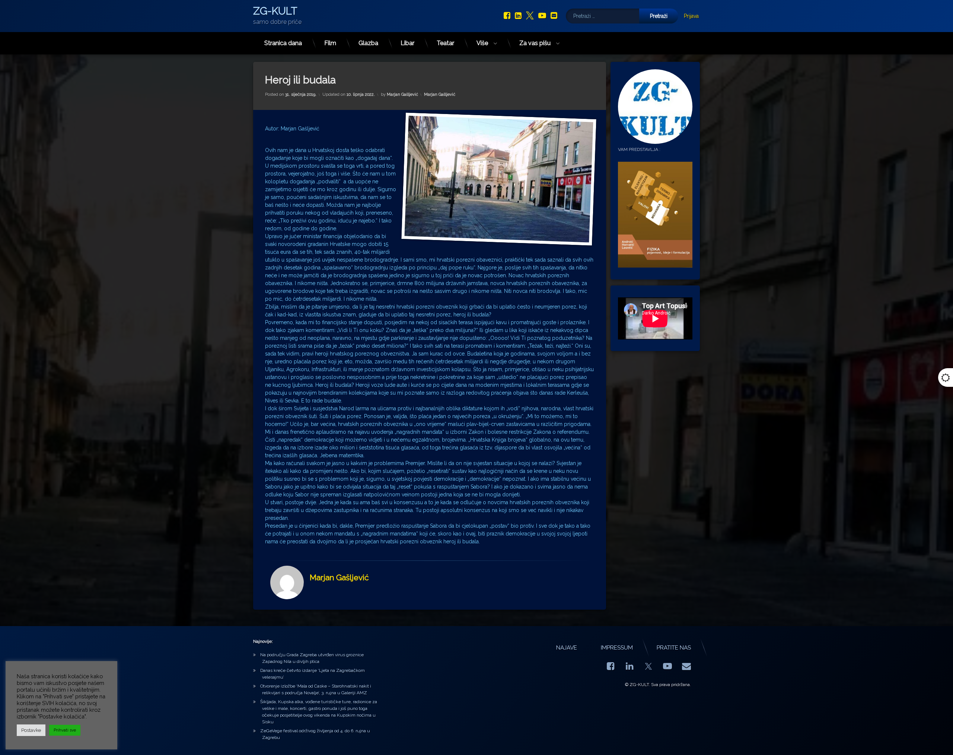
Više (482, 43)
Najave (566, 647)
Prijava (691, 16)
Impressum (617, 647)
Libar (407, 43)
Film (330, 43)
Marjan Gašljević (402, 94)
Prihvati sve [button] (65, 730)
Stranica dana (283, 43)
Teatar (445, 43)
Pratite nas (674, 647)
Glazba (368, 43)
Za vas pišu (535, 43)
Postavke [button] (31, 730)
